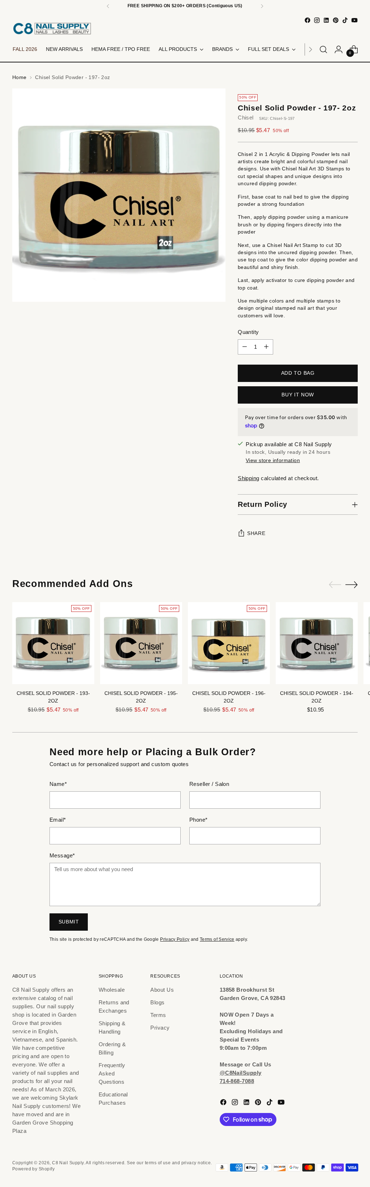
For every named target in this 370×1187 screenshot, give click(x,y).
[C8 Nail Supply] (52, 28)
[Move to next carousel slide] (351, 584)
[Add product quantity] (266, 347)
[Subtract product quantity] (244, 347)
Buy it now (297, 394)
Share (256, 533)
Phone (198, 820)
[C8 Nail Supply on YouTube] (354, 20)
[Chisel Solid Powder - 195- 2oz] (141, 643)
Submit (69, 922)
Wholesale (112, 990)
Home (19, 77)
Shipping (248, 478)
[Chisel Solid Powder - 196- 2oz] (229, 643)
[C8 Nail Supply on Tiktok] (345, 20)
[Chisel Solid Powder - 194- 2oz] (317, 643)
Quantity (248, 332)
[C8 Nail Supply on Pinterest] (335, 20)
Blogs (157, 1002)
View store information (273, 460)
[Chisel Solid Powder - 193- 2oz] (53, 643)
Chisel (246, 117)
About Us (162, 990)
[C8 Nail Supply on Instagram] (317, 20)
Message (62, 855)
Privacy (159, 1028)
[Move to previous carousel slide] (335, 585)
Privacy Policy (174, 939)
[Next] (262, 6)
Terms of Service (217, 939)
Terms (158, 1015)
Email (58, 820)
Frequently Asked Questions (112, 1073)
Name (58, 784)
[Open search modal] (323, 49)
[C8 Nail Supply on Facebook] (307, 20)
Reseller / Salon (209, 784)
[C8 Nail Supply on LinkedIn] (326, 20)
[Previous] (108, 6)
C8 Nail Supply (67, 1162)
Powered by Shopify (33, 1168)
